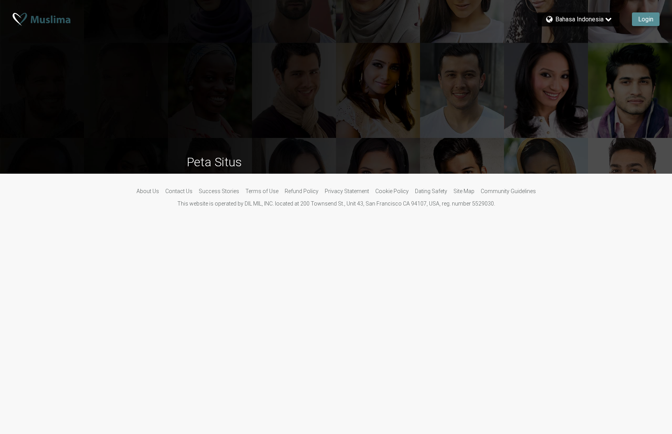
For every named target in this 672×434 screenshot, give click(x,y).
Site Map (463, 191)
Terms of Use (261, 191)
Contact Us (178, 191)
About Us (147, 191)
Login (645, 19)
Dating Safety (431, 191)
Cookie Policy (392, 191)
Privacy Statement (347, 191)
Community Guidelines (508, 191)
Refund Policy (301, 191)
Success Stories (219, 191)
